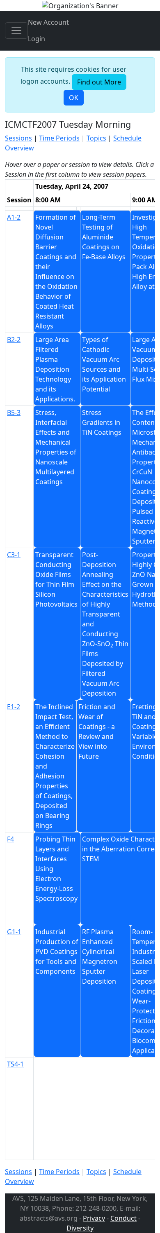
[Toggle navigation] (16, 30)
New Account (48, 22)
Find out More (99, 82)
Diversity (80, 1228)
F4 (10, 839)
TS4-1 (15, 1064)
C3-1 (14, 554)
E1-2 (13, 706)
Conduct (123, 1218)
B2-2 (14, 339)
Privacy (94, 1218)
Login (36, 38)
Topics (96, 138)
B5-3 (14, 412)
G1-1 (14, 931)
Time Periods (59, 138)
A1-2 (14, 217)
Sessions (18, 138)
